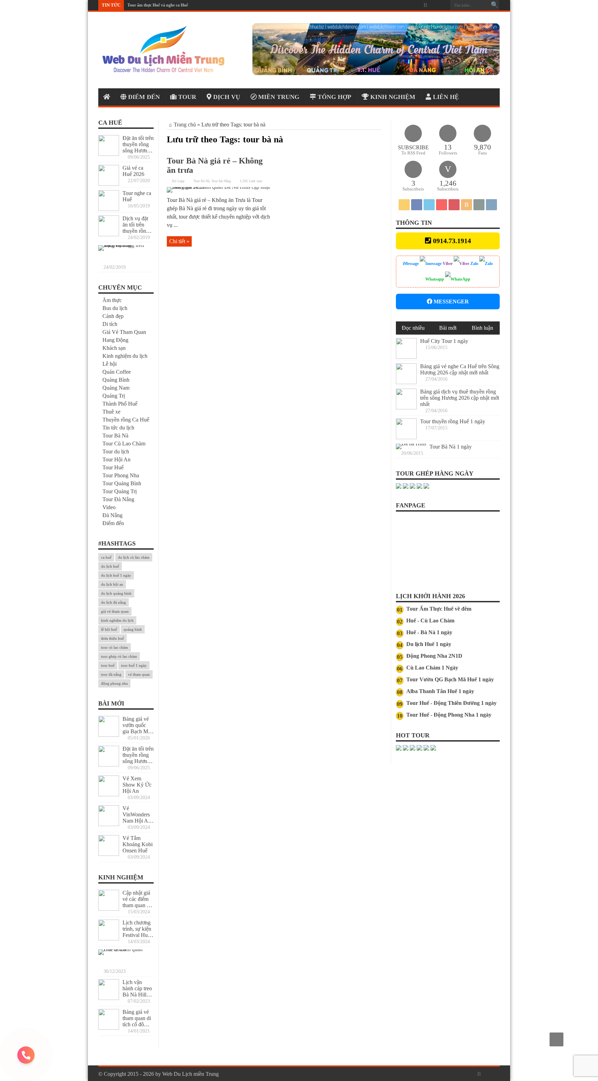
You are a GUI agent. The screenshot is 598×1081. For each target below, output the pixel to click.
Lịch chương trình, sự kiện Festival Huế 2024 (137, 932)
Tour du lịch (115, 451)
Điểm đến (143, 97)
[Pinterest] (408, 5)
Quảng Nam (115, 388)
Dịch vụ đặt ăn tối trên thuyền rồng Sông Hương (137, 227)
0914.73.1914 (452, 241)
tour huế (108, 665)
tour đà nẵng (111, 674)
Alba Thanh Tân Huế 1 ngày (440, 691)
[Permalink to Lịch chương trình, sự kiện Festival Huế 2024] (108, 938)
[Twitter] (400, 5)
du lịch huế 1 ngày (116, 575)
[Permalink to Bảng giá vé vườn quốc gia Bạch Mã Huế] (108, 735)
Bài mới (447, 328)
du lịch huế (110, 566)
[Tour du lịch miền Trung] (376, 73)
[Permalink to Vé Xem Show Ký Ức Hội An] (108, 794)
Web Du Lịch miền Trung (190, 1074)
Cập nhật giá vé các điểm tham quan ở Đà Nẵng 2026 (136, 905)
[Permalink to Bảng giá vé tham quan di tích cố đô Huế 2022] (108, 1028)
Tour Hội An (116, 459)
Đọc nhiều (413, 328)
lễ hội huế (109, 629)
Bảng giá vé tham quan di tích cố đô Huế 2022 (137, 1021)
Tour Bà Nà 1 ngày (450, 447)
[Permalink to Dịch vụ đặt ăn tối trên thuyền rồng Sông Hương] (108, 234)
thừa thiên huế (112, 638)
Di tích (109, 324)
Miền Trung (277, 97)
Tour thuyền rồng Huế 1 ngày (452, 421)
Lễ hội (109, 364)
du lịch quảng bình (116, 593)
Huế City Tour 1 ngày (444, 341)
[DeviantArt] (433, 5)
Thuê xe (111, 412)
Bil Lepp (178, 181)
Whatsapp (435, 279)
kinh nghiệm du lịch (117, 620)
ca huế (106, 557)
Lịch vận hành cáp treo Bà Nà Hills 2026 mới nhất (137, 994)
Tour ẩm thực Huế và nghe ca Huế (157, 5)
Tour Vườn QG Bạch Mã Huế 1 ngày (450, 679)
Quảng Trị (113, 396)
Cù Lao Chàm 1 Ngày (432, 668)
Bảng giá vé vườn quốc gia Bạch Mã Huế (137, 728)
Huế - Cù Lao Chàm (430, 620)
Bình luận (482, 328)
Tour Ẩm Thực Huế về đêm (438, 609)
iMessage (411, 263)
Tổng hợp (333, 97)
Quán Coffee (116, 372)
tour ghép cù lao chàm (119, 656)
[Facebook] (392, 5)
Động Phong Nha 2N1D (434, 656)
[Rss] (383, 5)
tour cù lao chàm (114, 647)
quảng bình (133, 629)
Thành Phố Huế (119, 404)
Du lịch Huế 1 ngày (428, 644)
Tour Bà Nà (201, 181)
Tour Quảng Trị (119, 491)
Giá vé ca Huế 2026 (133, 171)
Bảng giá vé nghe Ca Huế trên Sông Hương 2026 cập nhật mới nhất (459, 369)
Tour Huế (113, 467)
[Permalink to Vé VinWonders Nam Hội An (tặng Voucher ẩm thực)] (108, 824)
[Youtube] (417, 5)
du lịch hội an (112, 584)
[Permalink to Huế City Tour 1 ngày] (406, 357)
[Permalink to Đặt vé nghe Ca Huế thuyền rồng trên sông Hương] (124, 245)
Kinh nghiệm (392, 97)
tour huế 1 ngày (134, 665)
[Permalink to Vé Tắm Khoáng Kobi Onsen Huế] (108, 854)
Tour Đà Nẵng (221, 181)
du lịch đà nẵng (113, 602)
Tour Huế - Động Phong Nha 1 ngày (448, 715)
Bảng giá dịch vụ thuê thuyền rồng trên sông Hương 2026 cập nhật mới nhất (459, 398)
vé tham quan (139, 674)
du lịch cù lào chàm (134, 557)
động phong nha (114, 683)
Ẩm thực (112, 300)
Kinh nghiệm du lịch (124, 356)
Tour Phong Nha (120, 475)
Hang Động (115, 340)
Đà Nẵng (112, 515)
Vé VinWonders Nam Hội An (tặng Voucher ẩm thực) (138, 820)
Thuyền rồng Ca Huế (125, 420)
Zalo (474, 263)
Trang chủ (185, 124)
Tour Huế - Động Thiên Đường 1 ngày (451, 703)
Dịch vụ (225, 97)
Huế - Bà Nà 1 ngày (429, 632)
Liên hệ (445, 97)
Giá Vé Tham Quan (124, 332)
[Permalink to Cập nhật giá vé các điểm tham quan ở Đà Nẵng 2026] (108, 909)
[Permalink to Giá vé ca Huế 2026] (108, 184)
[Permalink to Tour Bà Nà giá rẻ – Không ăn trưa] (219, 187)
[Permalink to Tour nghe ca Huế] (108, 209)
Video (109, 507)
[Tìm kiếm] (494, 5)
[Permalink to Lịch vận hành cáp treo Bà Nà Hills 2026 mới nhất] (108, 998)
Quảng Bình (115, 380)
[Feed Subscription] (378, 139)
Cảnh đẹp (113, 316)
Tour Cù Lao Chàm (123, 443)
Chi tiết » (179, 241)
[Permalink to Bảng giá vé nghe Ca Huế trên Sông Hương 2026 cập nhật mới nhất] (406, 382)
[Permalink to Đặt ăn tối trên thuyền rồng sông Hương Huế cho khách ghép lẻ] (108, 154)
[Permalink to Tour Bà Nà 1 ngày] (411, 443)
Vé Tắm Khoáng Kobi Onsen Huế (138, 844)
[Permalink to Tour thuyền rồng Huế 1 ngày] (406, 437)
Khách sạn (114, 348)
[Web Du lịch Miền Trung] (163, 71)
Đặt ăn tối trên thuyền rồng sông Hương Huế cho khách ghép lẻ (138, 150)
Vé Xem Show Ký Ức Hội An (137, 785)
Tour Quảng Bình (121, 483)
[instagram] (441, 5)
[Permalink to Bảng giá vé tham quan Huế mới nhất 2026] (124, 949)
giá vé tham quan (115, 611)
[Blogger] (425, 5)
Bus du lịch (114, 308)
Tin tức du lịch (118, 428)
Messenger (450, 301)
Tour (186, 97)
